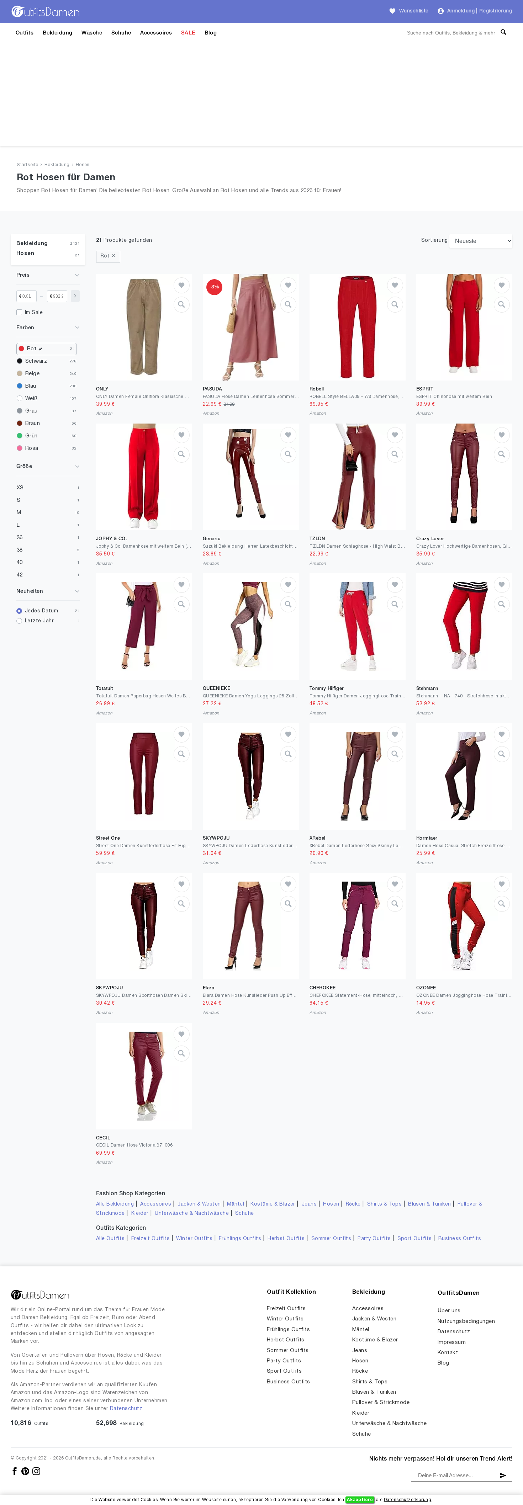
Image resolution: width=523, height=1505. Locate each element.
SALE (188, 33)
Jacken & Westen (199, 1204)
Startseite (27, 165)
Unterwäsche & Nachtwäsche (192, 1213)
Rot (31, 348)
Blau (30, 386)
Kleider (139, 1213)
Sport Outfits (414, 1239)
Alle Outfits (110, 1239)
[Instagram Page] (36, 1471)
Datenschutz (126, 1408)
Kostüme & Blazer (272, 1204)
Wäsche (91, 33)
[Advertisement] (261, 96)
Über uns (449, 1310)
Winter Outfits (194, 1239)
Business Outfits (459, 1239)
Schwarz (36, 361)
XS (20, 487)
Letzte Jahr (39, 621)
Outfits (24, 33)
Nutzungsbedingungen (466, 1321)
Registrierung (495, 11)
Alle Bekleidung (115, 1204)
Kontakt (448, 1352)
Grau (31, 411)
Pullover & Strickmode (381, 1402)
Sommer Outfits (331, 1239)
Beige (32, 373)
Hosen (83, 165)
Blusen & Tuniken (429, 1204)
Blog (211, 33)
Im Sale (34, 312)
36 (20, 537)
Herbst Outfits (286, 1239)
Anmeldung (461, 11)
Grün (31, 436)
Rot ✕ (108, 256)
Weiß (31, 398)
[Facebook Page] (15, 1471)
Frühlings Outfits (240, 1239)
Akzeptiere (360, 1500)
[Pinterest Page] (25, 1471)
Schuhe (121, 33)
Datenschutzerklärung (408, 1500)
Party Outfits (374, 1239)
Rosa (31, 448)
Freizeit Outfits (150, 1239)
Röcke (353, 1204)
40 (20, 562)
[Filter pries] (75, 296)
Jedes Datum (41, 611)
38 (20, 550)
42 (20, 575)
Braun (32, 423)
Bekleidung (58, 33)
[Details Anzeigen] (182, 305)
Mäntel (235, 1204)
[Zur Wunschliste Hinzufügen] (182, 285)
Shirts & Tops (384, 1204)
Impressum (452, 1342)
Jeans (309, 1204)
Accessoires (156, 33)
